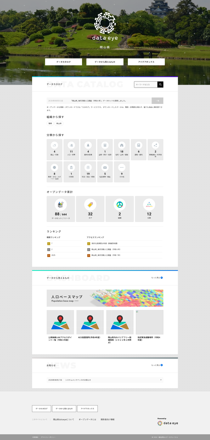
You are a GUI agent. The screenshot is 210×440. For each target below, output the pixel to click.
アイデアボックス (146, 61)
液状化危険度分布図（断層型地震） (105, 243)
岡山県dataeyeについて (63, 419)
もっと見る (155, 277)
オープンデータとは (87, 419)
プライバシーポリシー (48, 437)
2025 (53, 255)
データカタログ (63, 61)
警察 (50, 123)
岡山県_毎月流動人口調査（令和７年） (106, 255)
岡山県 (58, 123)
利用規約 (35, 437)
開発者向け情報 (107, 419)
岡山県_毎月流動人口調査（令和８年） (106, 249)
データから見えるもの (105, 61)
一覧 (157, 100)
